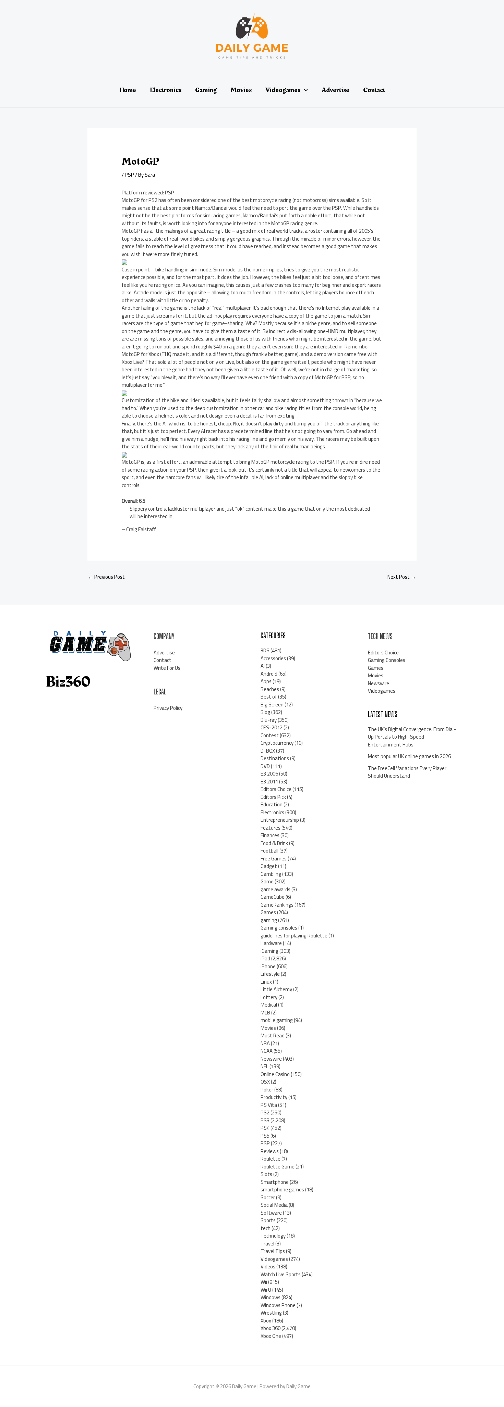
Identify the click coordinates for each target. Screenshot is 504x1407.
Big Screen (272, 704)
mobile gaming (277, 1020)
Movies (268, 1028)
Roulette (270, 1159)
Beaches (270, 689)
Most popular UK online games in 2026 (409, 756)
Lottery (269, 997)
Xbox (266, 1321)
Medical (269, 1005)
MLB (265, 1013)
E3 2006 (269, 774)
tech (266, 1228)
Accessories (273, 658)
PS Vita (269, 1105)
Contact (162, 660)
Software (271, 1213)
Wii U (266, 1290)
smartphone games (282, 1189)
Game (267, 881)
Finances (270, 835)
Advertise (164, 652)
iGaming (269, 951)
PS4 (265, 1128)
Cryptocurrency (277, 743)
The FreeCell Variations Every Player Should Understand (407, 772)
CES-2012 (272, 727)
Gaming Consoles (386, 660)
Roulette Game (278, 1167)
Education (272, 804)
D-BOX (268, 751)
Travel (267, 1244)
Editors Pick (273, 797)
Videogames (274, 1259)
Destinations (275, 758)
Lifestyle (270, 974)
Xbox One (271, 1336)
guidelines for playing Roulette (294, 936)
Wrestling (271, 1313)
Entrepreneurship (280, 820)
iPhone (268, 966)
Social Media (274, 1205)
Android (269, 674)
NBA (265, 1043)
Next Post (401, 577)
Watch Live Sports (281, 1274)
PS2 (265, 1112)
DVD (265, 766)
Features (270, 828)
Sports (268, 1220)
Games (268, 912)
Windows (270, 1297)
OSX (265, 1082)
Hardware (271, 943)
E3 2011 (269, 781)
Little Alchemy (276, 989)
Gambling (271, 874)
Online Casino (275, 1074)
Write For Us (167, 668)
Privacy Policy (168, 708)
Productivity (274, 1097)
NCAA (267, 1051)
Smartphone (275, 1182)
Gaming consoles (279, 928)
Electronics (272, 812)
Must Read (273, 1035)
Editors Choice (276, 789)
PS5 (265, 1136)
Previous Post (106, 577)
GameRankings (277, 905)
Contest (270, 735)
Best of (269, 697)
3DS (265, 650)
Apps (266, 681)
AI (263, 666)
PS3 (265, 1120)
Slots (266, 1174)
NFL (264, 1066)
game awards (275, 889)
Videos (268, 1266)
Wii (264, 1282)
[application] (304, 90)
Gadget (269, 866)
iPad (265, 958)
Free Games (274, 859)
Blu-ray (269, 720)
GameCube (273, 897)
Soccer (268, 1197)
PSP (129, 175)
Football (269, 851)
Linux (266, 982)
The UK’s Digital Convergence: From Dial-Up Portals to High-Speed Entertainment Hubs (412, 737)
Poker (267, 1090)
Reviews (270, 1151)
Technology (273, 1236)
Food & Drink (274, 843)
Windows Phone (278, 1305)
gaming (269, 920)
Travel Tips (273, 1251)
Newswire (271, 1059)
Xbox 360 (270, 1328)
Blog (265, 712)
